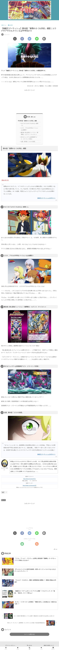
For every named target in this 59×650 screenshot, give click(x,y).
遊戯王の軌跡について (49, 645)
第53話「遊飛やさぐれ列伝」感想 (28, 120)
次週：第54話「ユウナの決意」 (28, 141)
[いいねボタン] (3, 492)
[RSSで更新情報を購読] (37, 544)
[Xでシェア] (15, 39)
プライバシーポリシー (10, 645)
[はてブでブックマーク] (29, 39)
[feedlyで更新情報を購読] (22, 544)
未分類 (4, 500)
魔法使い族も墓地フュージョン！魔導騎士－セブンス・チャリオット (29, 133)
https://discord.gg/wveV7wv (29, 478)
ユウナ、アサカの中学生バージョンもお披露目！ (29, 128)
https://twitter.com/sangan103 (29, 485)
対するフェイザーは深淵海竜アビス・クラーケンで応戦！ (29, 138)
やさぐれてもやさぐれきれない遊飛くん (29, 124)
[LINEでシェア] (37, 39)
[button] (44, 39)
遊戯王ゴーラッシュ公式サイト (46, 198)
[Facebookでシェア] (22, 39)
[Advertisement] (29, 101)
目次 (28, 117)
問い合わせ (29, 645)
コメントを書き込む (29, 634)
